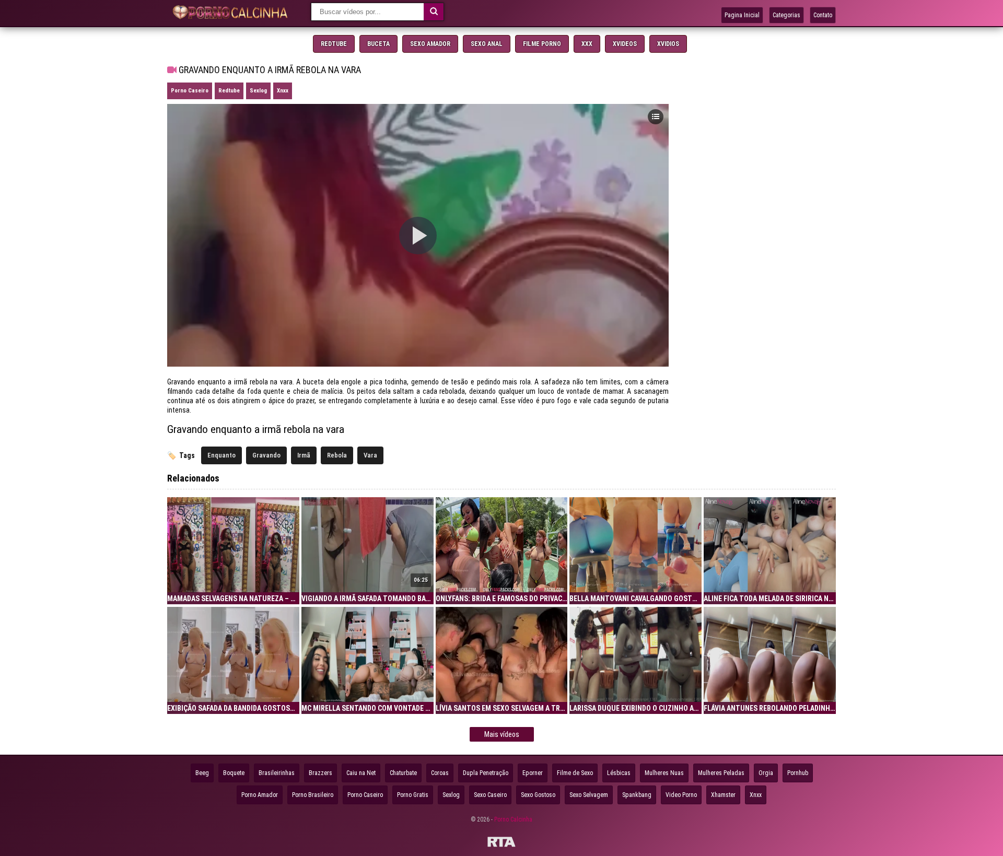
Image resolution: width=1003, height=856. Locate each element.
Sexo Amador (430, 44)
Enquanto (221, 455)
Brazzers (320, 773)
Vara (370, 455)
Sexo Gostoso (538, 795)
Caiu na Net (361, 773)
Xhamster (723, 795)
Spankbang (636, 795)
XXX (586, 44)
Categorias (786, 15)
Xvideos (625, 44)
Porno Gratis (412, 795)
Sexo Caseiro (490, 795)
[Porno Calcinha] (232, 13)
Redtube (334, 44)
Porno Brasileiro (312, 795)
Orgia (766, 773)
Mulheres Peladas (721, 773)
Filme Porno (542, 44)
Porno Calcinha (513, 819)
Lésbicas (619, 773)
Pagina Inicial (742, 15)
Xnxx (282, 90)
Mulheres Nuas (664, 773)
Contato (822, 15)
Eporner (532, 773)
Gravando (266, 455)
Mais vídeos (501, 734)
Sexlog (258, 90)
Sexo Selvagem (588, 795)
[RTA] (501, 843)
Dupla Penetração (485, 773)
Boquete (233, 773)
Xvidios (668, 44)
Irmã (303, 455)
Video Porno (681, 795)
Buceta (378, 44)
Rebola (337, 455)
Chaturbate (403, 773)
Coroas (440, 773)
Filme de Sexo (575, 773)
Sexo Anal (487, 44)
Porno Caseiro (189, 90)
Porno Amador (259, 795)
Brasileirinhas (277, 773)
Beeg (202, 773)
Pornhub (797, 773)
